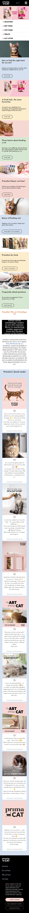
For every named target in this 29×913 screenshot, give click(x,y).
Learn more (19, 894)
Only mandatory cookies (14, 904)
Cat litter (8, 38)
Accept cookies (14, 899)
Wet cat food (6, 875)
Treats (7, 34)
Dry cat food (6, 870)
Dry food (8, 26)
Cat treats (5, 879)
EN (17, 3)
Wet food (8, 30)
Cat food (5, 866)
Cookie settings (14, 908)
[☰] (26, 3)
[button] (14, 405)
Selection (8, 22)
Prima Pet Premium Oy (13, 344)
